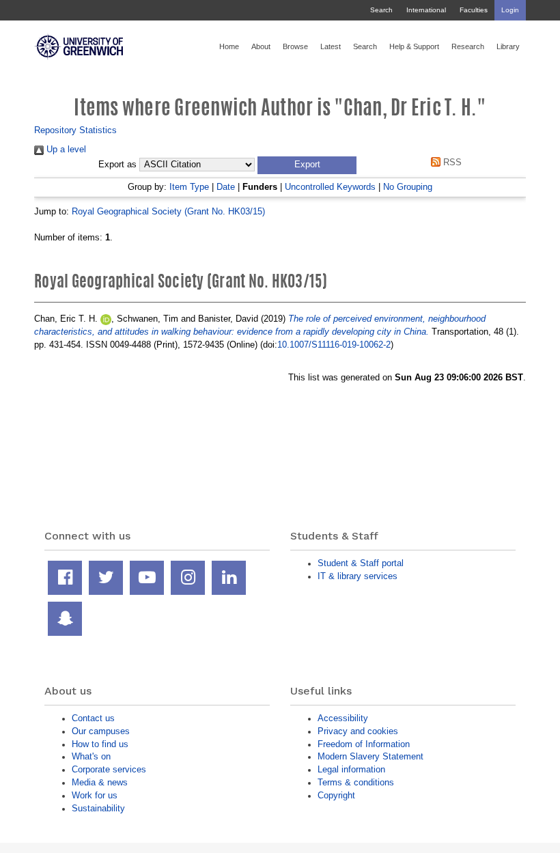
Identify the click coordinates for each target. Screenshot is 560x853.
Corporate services (109, 769)
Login (510, 10)
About (260, 46)
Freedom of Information (364, 744)
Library (508, 46)
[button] (306, 165)
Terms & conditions (356, 782)
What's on (91, 756)
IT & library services (357, 576)
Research (467, 46)
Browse (295, 46)
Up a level (65, 149)
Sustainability (98, 808)
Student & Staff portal (361, 563)
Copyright (336, 795)
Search (381, 10)
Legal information (351, 769)
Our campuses (101, 731)
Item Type (189, 187)
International (426, 10)
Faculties (474, 10)
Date (225, 187)
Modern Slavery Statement (370, 756)
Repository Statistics (75, 130)
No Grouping (407, 187)
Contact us (93, 718)
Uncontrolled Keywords (330, 187)
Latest (330, 46)
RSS (450, 162)
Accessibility (343, 718)
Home (229, 46)
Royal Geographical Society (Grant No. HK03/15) (168, 211)
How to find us (100, 744)
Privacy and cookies (358, 731)
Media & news (100, 782)
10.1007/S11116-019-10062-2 (334, 344)
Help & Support (414, 46)
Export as (117, 164)
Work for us (94, 795)
